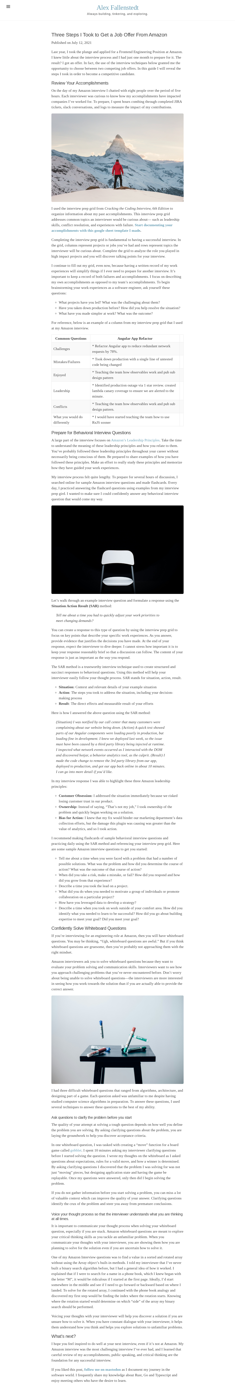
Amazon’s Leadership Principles (135, 440)
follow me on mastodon (102, 1369)
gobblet (76, 1150)
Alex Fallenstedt (118, 7)
